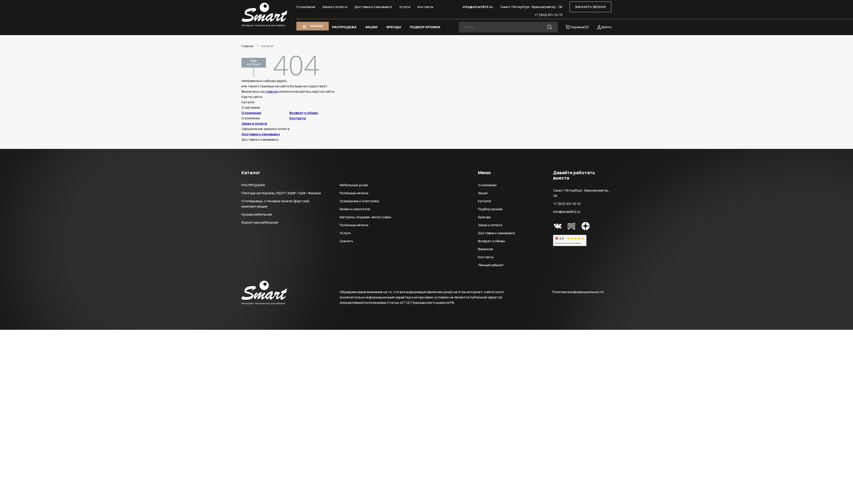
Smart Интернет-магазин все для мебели (264, 15)
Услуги (404, 6)
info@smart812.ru (478, 6)
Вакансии (485, 249)
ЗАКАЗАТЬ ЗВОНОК (590, 6)
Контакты (425, 6)
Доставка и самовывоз (373, 6)
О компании (305, 6)
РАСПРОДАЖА (344, 27)
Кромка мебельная (256, 214)
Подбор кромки (490, 209)
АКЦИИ (371, 27)
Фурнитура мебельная (259, 222)
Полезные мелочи (354, 193)
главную (271, 91)
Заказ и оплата (334, 6)
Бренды (484, 217)
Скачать (346, 241)
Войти (606, 27)
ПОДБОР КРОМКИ (425, 27)
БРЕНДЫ (394, 27)
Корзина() (579, 27)
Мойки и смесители (355, 209)
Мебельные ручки (354, 185)
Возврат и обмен (303, 112)
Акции (483, 193)
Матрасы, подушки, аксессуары (365, 217)
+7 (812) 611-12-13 (548, 14)
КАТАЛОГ (317, 26)
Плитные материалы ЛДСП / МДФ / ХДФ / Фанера (281, 193)
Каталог (485, 201)
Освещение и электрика (359, 201)
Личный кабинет (491, 265)
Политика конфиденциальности (578, 292)
